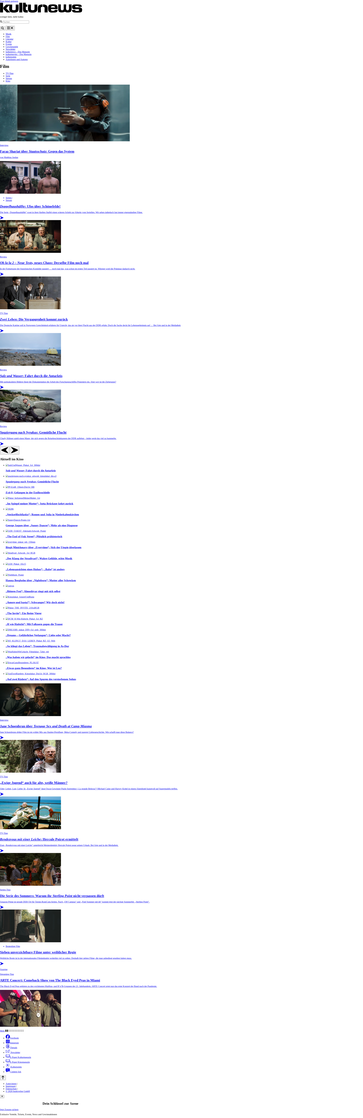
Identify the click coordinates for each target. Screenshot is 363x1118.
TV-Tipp (9, 73)
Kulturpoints (16, 1067)
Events (9, 44)
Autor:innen (11, 1083)
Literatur (9, 39)
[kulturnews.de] (41, 12)
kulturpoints (11, 57)
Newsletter (10, 49)
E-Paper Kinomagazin (20, 1062)
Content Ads (15, 1072)
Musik (8, 34)
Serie (8, 76)
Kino (8, 81)
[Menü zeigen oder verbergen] (10, 28)
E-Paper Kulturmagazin (20, 1057)
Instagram (14, 1043)
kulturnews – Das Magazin (18, 52)
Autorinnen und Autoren (17, 59)
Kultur (8, 41)
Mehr (2, 1031)
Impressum (10, 1086)
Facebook (14, 1038)
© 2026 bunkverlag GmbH (18, 1091)
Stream (9, 78)
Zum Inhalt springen (9, 1)
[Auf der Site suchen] (2, 28)
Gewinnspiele (12, 46)
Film (8, 36)
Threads (13, 1047)
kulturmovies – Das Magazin (18, 54)
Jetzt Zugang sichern (9, 1109)
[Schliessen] (2, 1096)
